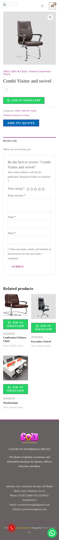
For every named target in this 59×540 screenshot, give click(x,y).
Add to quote (21, 123)
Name (12, 216)
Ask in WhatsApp (25, 100)
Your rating (16, 188)
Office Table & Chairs (15, 71)
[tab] (29, 140)
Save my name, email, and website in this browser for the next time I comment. (29, 254)
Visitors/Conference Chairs (16, 115)
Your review (17, 195)
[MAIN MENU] (42, 5)
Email (12, 233)
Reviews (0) (10, 140)
